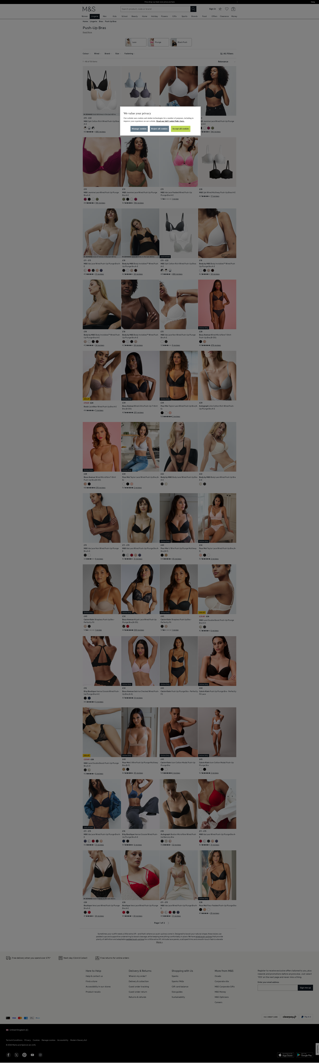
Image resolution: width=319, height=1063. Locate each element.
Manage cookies (139, 129)
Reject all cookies (159, 129)
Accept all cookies (180, 129)
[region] (160, 121)
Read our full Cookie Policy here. (170, 121)
